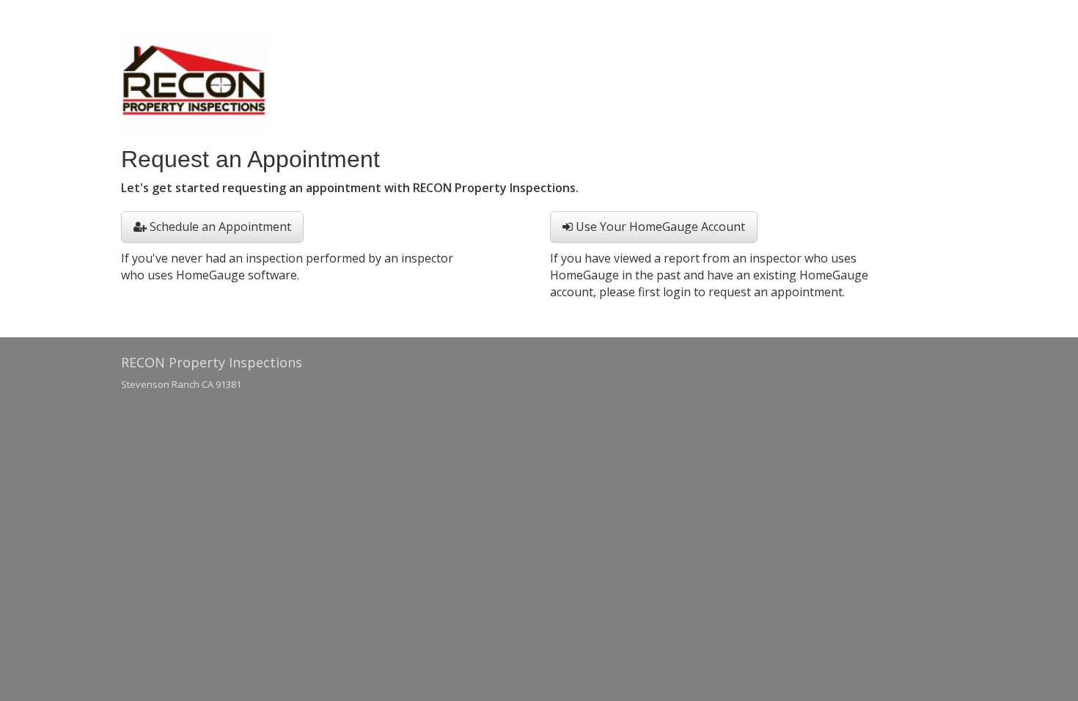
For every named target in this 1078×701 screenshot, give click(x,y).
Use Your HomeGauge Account (659, 227)
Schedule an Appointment (219, 227)
